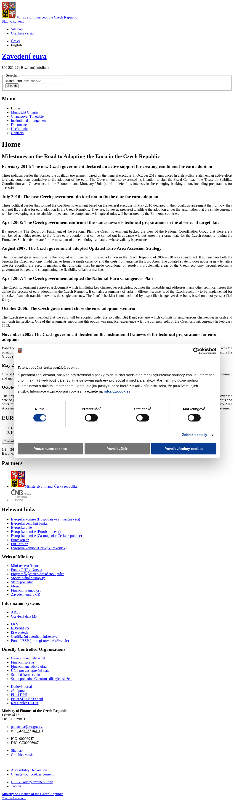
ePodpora (18, 691)
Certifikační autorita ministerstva (34, 636)
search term (13, 81)
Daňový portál (21, 686)
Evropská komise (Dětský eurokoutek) (38, 548)
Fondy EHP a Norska (26, 570)
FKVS (16, 624)
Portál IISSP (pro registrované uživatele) (40, 641)
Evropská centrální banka (29, 523)
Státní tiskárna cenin (25, 675)
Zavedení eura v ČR (25, 594)
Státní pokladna (22, 582)
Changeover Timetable (27, 116)
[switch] (91, 418)
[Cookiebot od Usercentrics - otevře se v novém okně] (196, 351)
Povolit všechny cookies (184, 448)
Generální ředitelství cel (28, 658)
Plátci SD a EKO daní (27, 699)
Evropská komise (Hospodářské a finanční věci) (45, 519)
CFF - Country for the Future (32, 782)
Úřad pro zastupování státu (30, 670)
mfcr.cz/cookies (117, 391)
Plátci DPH (19, 695)
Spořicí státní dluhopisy (28, 578)
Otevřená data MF (24, 616)
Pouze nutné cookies (50, 448)
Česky (15, 41)
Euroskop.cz (20, 540)
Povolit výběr (117, 448)
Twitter (16, 786)
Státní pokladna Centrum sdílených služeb (41, 679)
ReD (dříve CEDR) (25, 703)
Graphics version (23, 33)
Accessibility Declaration (29, 770)
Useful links (19, 129)
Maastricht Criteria (24, 112)
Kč (13, 433)
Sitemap (17, 29)
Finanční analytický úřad (29, 666)
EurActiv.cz (19, 544)
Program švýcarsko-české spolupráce (37, 574)
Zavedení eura (24, 56)
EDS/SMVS (20, 628)
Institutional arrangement (29, 120)
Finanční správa (22, 662)
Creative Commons (14, 798)
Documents (19, 125)
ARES (16, 612)
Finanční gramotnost (25, 590)
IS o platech (19, 632)
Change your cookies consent (32, 774)
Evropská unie (21, 527)
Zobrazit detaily (194, 435)
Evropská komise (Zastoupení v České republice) (46, 536)
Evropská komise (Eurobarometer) (36, 532)
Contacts (17, 133)
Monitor (17, 586)
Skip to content (13, 21)
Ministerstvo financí (51, 486)
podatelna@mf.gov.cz (27, 727)
